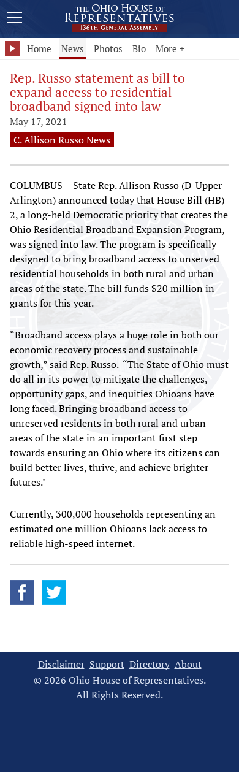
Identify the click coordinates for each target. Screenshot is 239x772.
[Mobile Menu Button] (14, 19)
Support (106, 664)
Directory (149, 664)
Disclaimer (61, 664)
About (188, 664)
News (72, 48)
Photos (108, 48)
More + (170, 48)
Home (39, 48)
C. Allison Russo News (61, 140)
